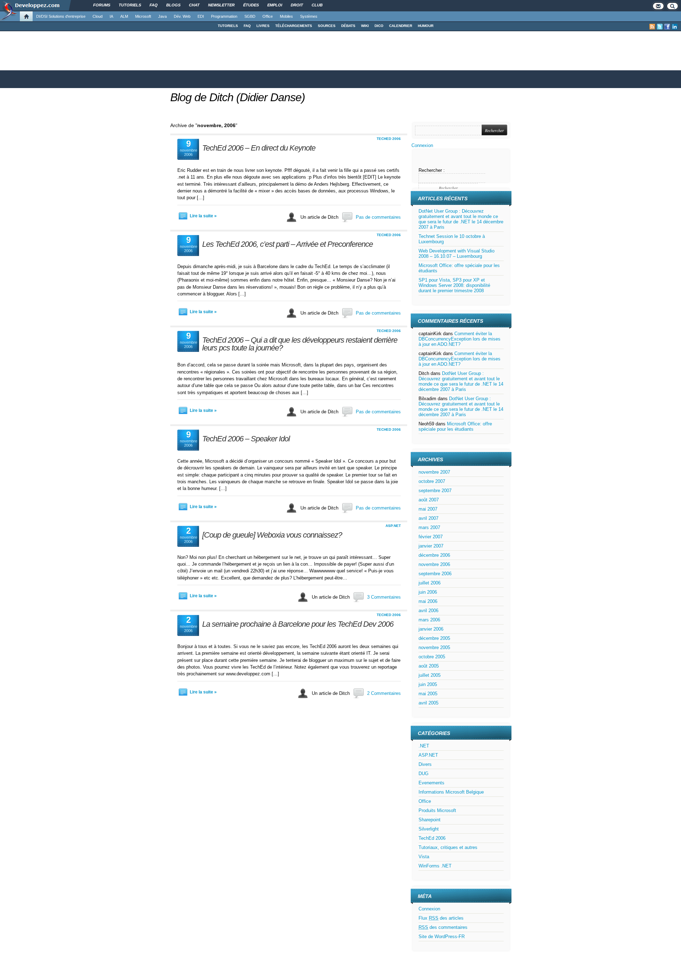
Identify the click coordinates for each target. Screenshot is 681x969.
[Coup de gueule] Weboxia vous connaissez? (272, 534)
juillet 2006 (430, 583)
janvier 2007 (431, 546)
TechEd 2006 (389, 139)
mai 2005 (428, 693)
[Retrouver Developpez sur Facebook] (667, 26)
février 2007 (431, 536)
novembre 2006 (434, 564)
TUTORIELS (228, 26)
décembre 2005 (434, 638)
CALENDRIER (400, 26)
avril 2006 (428, 610)
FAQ (247, 26)
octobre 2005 (432, 656)
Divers (425, 764)
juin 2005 (428, 684)
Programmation (224, 16)
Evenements (431, 782)
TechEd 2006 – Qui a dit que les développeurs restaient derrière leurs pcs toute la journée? (299, 344)
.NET (424, 745)
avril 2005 (428, 703)
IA (111, 16)
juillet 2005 (430, 675)
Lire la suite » (203, 215)
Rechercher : (432, 170)
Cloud (98, 16)
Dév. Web (182, 16)
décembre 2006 (434, 555)
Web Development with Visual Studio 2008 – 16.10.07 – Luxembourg (456, 253)
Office (267, 16)
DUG (423, 773)
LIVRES (263, 26)
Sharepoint (430, 819)
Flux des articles (441, 918)
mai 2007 (428, 509)
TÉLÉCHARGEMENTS (293, 26)
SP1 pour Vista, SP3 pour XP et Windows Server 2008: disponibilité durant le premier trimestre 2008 (454, 285)
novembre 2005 (434, 647)
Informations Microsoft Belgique (451, 792)
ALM (124, 16)
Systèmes (308, 16)
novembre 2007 (434, 472)
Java (162, 16)
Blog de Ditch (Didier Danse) (237, 97)
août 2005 (429, 666)
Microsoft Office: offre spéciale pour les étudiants (455, 426)
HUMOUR (425, 26)
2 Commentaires (384, 693)
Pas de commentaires (378, 217)
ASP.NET (393, 526)
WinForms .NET (435, 866)
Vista (424, 856)
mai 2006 (428, 601)
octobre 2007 (432, 481)
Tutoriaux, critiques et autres (448, 847)
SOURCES (327, 26)
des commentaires (443, 927)
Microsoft (143, 16)
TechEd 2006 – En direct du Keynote (258, 147)
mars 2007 (429, 527)
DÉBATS (348, 26)
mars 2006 (429, 619)
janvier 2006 (431, 629)
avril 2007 (428, 518)
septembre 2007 (435, 490)
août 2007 (429, 499)
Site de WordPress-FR (442, 936)
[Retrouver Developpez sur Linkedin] (674, 26)
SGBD (249, 16)
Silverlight (429, 829)
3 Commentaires (384, 597)
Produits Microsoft (437, 810)
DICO (379, 26)
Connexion (422, 145)
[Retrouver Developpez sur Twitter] (660, 26)
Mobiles (286, 16)
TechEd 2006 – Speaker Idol (246, 438)
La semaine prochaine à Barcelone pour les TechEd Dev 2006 (297, 624)
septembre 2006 (435, 573)
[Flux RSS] (652, 26)
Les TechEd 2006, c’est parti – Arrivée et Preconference (287, 244)
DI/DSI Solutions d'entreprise (60, 16)
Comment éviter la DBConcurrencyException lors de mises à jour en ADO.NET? (459, 339)
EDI (201, 16)
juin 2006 (428, 592)
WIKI (365, 26)
